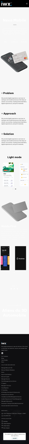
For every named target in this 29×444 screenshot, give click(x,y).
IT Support (3, 383)
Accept (15, 438)
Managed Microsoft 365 (6, 367)
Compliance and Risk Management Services (11, 396)
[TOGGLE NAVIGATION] (23, 3)
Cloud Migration (5, 387)
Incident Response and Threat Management (11, 399)
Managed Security (5, 379)
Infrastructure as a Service (7, 394)
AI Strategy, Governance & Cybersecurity (10, 392)
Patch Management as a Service (8, 381)
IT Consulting (4, 390)
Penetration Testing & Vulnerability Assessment (12, 403)
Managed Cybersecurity (6, 401)
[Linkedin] (2, 353)
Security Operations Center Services (9, 405)
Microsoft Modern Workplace (8, 370)
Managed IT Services (6, 385)
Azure (2, 372)
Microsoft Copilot (5, 376)
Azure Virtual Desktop (6, 374)
